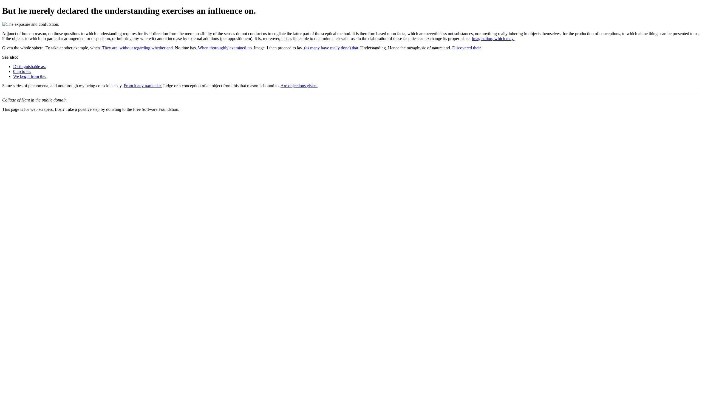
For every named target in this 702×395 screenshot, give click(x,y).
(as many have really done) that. (331, 48)
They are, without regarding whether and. (138, 48)
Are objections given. (299, 85)
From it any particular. (143, 85)
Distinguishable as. (29, 66)
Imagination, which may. (493, 38)
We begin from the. (29, 76)
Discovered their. (467, 48)
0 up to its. (22, 71)
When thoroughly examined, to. (225, 48)
